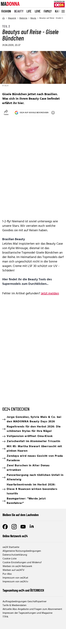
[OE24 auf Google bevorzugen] (53, 113)
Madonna (23, 18)
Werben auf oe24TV (13, 570)
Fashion (6, 11)
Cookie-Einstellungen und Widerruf (22, 562)
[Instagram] (14, 526)
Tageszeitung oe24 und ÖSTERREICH (23, 590)
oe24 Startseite (11, 547)
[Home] (3, 18)
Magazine (12, 18)
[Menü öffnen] (63, 11)
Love (38, 11)
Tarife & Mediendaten (14, 605)
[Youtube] (23, 526)
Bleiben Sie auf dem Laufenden (21, 515)
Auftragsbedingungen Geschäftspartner (24, 602)
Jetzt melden (50, 293)
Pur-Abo (7, 574)
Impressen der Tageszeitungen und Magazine (27, 613)
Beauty (18, 11)
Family (48, 11)
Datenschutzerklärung (15, 555)
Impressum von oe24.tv (15, 582)
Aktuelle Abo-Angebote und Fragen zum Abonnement (32, 609)
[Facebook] (5, 526)
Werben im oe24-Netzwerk (17, 566)
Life (29, 11)
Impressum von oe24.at (15, 578)
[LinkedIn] (32, 526)
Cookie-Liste (9, 559)
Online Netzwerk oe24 (15, 536)
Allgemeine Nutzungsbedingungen (22, 551)
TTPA (5, 617)
